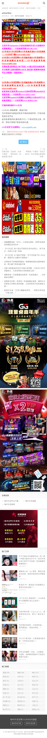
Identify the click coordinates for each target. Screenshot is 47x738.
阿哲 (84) (6, 677)
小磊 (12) (35, 705)
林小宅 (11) (6, 709)
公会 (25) (35, 689)
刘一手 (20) (6, 697)
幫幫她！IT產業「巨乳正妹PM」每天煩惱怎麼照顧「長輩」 (35, 154)
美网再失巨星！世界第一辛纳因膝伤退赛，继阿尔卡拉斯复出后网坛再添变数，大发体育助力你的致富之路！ (24, 283)
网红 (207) (35, 673)
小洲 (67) (20, 681)
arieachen (6, 13)
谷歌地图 (30, 734)
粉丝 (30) (35, 685)
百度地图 (23, 734)
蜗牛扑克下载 (16, 723)
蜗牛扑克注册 (30, 723)
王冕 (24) (6, 693)
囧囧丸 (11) (35, 709)
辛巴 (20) (35, 693)
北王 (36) (35, 681)
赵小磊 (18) (21, 697)
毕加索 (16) (6, 701)
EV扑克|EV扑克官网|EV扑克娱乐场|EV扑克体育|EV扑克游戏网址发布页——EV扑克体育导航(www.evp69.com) (23, 61)
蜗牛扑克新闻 (30, 8)
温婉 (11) (20, 709)
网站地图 (17, 734)
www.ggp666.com (29, 127)
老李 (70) (35, 677)
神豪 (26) (6, 689)
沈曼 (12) (35, 701)
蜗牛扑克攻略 (30, 501)
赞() (25, 142)
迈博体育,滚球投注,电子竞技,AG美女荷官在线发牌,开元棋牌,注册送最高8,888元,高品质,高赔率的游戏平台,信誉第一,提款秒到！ (23, 70)
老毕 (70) (6, 681)
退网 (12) (6, 705)
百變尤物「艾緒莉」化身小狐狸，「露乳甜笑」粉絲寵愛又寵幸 (11, 154)
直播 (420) (6, 673)
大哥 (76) (20, 677)
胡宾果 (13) (21, 701)
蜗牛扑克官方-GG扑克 (23, 3)
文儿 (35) (20, 685)
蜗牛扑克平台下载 (11, 501)
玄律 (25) (20, 689)
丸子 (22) (20, 693)
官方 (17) (35, 697)
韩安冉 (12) (21, 705)
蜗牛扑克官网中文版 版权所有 (34, 732)
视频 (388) (20, 673)
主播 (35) (6, 685)
